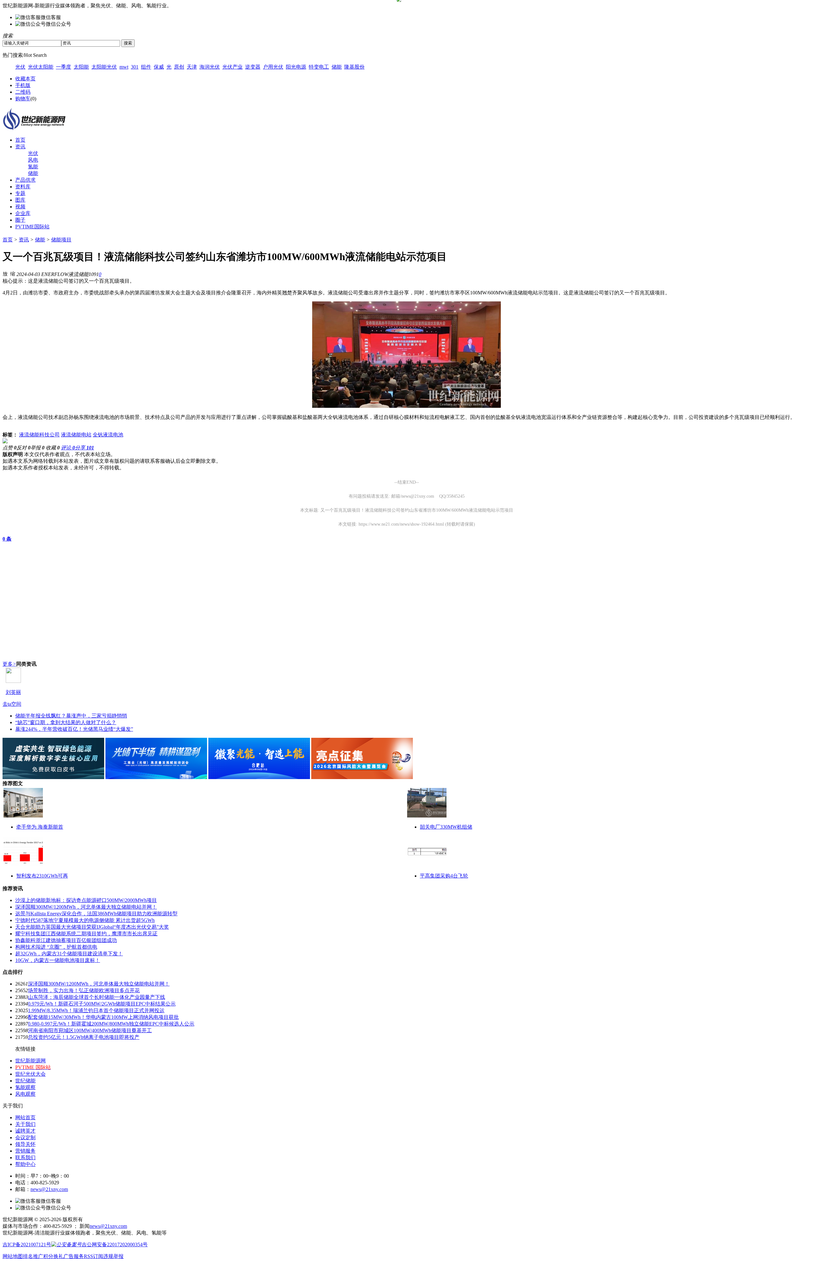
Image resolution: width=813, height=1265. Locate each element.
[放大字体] (5, 273)
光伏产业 (232, 67)
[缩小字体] (12, 273)
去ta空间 (12, 704)
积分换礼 (53, 1256)
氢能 (33, 166)
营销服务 (25, 1151)
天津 (192, 67)
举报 (37, 447)
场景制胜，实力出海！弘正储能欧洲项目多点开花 (84, 990)
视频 (20, 206)
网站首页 (25, 1117)
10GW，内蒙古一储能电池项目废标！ (57, 960)
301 (134, 67)
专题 (20, 193)
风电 (33, 160)
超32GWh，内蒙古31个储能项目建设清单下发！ (69, 953)
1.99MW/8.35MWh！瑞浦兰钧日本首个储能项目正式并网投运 (96, 1010)
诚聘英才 (25, 1131)
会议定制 (25, 1137)
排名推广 (33, 1256)
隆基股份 (354, 67)
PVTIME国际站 (32, 226)
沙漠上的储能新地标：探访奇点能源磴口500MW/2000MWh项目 (86, 900)
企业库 (22, 213)
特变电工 (319, 67)
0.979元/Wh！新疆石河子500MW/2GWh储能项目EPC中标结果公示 (102, 1003)
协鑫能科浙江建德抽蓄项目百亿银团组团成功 (66, 940)
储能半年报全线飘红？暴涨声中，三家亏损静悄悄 (71, 715)
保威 (159, 67)
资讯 (20, 146)
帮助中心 (25, 1164)
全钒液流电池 (108, 434)
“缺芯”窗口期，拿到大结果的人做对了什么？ (65, 722)
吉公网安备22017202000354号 (115, 1244)
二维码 (22, 92)
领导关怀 (25, 1144)
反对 (23, 447)
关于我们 (25, 1124)
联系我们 (25, 1157)
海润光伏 (209, 67)
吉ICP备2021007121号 (27, 1244)
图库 (20, 200)
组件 (146, 67)
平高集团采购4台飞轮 (444, 875)
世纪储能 (25, 1080)
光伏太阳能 (40, 67)
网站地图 (13, 1256)
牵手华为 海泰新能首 (39, 827)
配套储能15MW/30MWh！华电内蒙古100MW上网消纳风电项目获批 (103, 1017)
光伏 (20, 67)
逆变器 (252, 67)
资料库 (22, 186)
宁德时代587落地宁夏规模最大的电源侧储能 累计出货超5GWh (85, 920)
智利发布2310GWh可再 (42, 875)
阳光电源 (296, 67)
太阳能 (81, 67)
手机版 (22, 85)
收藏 (53, 447)
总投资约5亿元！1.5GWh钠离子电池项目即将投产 (83, 1037)
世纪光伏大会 (30, 1074)
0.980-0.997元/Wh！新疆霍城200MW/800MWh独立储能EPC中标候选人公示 (111, 1023)
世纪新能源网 (30, 1060)
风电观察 (25, 1094)
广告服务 (74, 1256)
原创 (179, 67)
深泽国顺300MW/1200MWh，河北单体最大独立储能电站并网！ (86, 907)
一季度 (63, 67)
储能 (337, 67)
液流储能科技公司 (39, 434)
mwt (123, 67)
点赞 (10, 447)
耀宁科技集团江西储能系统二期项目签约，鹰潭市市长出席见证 (86, 933)
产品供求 (25, 180)
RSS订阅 (93, 1256)
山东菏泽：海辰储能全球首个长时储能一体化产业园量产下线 (96, 997)
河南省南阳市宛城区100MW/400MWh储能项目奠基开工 (90, 1030)
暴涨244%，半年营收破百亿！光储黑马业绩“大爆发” (74, 729)
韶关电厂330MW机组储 (446, 827)
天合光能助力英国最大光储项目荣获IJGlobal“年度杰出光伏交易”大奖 (92, 927)
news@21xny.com (49, 1189)
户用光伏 (273, 67)
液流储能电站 (76, 434)
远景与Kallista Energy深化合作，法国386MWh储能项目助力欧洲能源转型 (96, 913)
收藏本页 (25, 78)
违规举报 (113, 1256)
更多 (9, 664)
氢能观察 (25, 1087)
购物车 (22, 98)
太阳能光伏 (104, 67)
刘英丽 (13, 692)
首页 (20, 140)
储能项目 (61, 239)
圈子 (20, 220)
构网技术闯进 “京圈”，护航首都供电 (56, 947)
